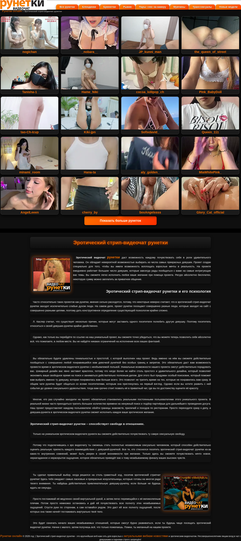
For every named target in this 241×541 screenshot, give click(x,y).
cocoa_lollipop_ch (150, 92)
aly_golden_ (150, 172)
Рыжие (127, 7)
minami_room (29, 172)
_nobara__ (90, 52)
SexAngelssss (150, 212)
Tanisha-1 (29, 92)
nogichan (29, 52)
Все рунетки (67, 7)
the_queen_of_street (210, 52)
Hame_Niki (90, 92)
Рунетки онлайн (12, 11)
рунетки (113, 257)
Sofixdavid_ (150, 132)
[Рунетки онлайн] (23, 9)
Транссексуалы (202, 7)
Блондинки (89, 7)
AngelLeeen (30, 212)
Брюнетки (109, 7)
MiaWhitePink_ (210, 172)
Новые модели (228, 7)
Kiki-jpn (90, 132)
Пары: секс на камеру (152, 7)
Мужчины (179, 7)
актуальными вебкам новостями (146, 536)
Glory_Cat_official (210, 212)
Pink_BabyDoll (210, 92)
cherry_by (90, 212)
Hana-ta (90, 172)
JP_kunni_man (150, 52)
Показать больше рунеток (120, 220)
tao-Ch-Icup (30, 132)
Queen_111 (210, 132)
